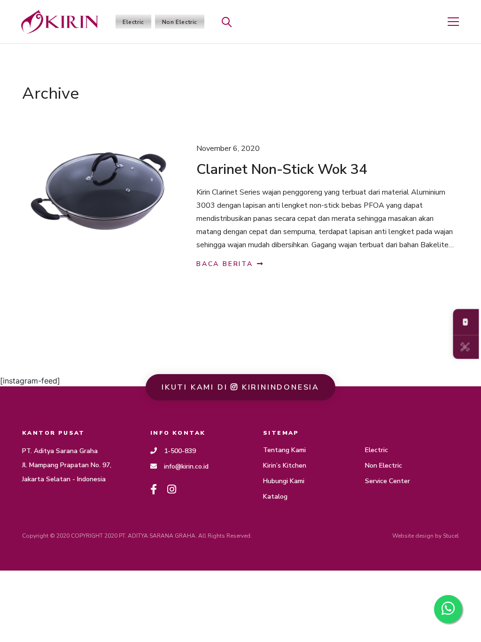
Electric (133, 22)
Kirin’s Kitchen (284, 465)
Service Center (387, 481)
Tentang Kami (284, 450)
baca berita (226, 263)
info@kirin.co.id (186, 466)
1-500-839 (180, 450)
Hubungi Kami (283, 481)
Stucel (451, 536)
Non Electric (179, 22)
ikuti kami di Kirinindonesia (240, 387)
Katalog (275, 496)
